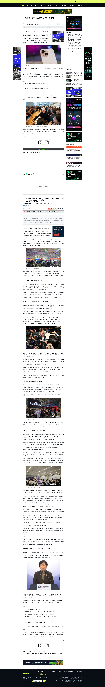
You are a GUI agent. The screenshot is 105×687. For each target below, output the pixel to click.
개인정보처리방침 (70, 671)
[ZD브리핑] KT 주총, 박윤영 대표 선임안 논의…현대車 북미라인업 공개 (38, 616)
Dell (33, 653)
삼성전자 (39, 651)
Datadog (54, 653)
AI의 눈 (56, 5)
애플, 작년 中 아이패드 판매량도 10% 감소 (33, 83)
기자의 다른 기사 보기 (59, 136)
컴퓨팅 (24, 205)
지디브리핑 (29, 651)
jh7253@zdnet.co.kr (36, 136)
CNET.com (24, 678)
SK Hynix (28, 653)
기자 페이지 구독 (40, 24)
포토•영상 (80, 5)
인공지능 (49, 5)
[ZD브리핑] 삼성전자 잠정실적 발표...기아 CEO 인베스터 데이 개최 (37, 614)
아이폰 (35, 152)
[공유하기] (57, 24)
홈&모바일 (24, 20)
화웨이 (39, 152)
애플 (31, 152)
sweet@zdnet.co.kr (33, 640)
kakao (45, 653)
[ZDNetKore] (27, 3)
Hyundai (37, 653)
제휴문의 (65, 671)
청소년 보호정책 (79, 671)
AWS (42, 653)
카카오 (50, 653)
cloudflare (29, 655)
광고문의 (57, 671)
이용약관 (75, 671)
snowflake (60, 653)
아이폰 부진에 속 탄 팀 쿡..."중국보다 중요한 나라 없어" (35, 91)
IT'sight (64, 5)
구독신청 (44, 681)
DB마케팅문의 (61, 671)
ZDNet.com (28, 678)
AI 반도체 (44, 651)
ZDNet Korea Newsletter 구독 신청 (28, 681)
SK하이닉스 (54, 651)
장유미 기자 (28, 208)
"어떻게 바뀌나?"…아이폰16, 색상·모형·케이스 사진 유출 (35, 86)
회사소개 (53, 671)
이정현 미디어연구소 (29, 24)
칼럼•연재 (72, 5)
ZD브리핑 (34, 651)
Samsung (59, 651)
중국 (28, 152)
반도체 (42, 5)
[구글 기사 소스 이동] (52, 24)
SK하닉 (48, 651)
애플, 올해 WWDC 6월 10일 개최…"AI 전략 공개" (34, 88)
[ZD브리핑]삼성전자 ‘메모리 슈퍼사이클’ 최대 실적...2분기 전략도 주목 (38, 611)
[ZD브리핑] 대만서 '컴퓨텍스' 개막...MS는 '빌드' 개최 (34, 609)
